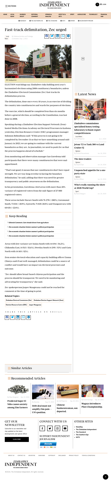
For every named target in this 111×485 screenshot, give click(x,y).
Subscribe (41, 455)
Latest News (87, 94)
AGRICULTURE (82, 14)
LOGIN (104, 4)
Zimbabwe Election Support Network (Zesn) (48, 300)
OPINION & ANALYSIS (48, 15)
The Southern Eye (37, 21)
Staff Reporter (80, 139)
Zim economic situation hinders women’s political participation (31, 227)
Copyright (51, 455)
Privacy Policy (74, 455)
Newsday (36, 402)
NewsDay (23, 21)
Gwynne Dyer (80, 165)
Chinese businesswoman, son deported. (67, 408)
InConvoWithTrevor (86, 21)
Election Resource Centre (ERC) (16, 305)
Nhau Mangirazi (14, 397)
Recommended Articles (28, 378)
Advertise (31, 455)
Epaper (72, 21)
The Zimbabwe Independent (86, 429)
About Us (11, 455)
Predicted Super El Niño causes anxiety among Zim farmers (17, 404)
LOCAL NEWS (12, 15)
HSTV (63, 21)
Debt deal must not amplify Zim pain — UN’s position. (42, 409)
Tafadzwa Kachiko (19, 36)
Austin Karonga (88, 400)
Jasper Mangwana (35, 305)
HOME (5, 14)
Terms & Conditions (88, 455)
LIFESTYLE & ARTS (62, 15)
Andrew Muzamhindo (82, 153)
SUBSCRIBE (17, 439)
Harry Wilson (80, 179)
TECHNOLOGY (93, 14)
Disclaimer (62, 455)
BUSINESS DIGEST (23, 15)
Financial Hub (104, 15)
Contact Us (21, 455)
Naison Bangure (80, 194)
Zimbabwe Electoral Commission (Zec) (19, 300)
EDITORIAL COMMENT (34, 15)
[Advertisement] (38, 344)
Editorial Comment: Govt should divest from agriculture (29, 223)
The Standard (52, 21)
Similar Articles (21, 368)
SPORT (72, 14)
